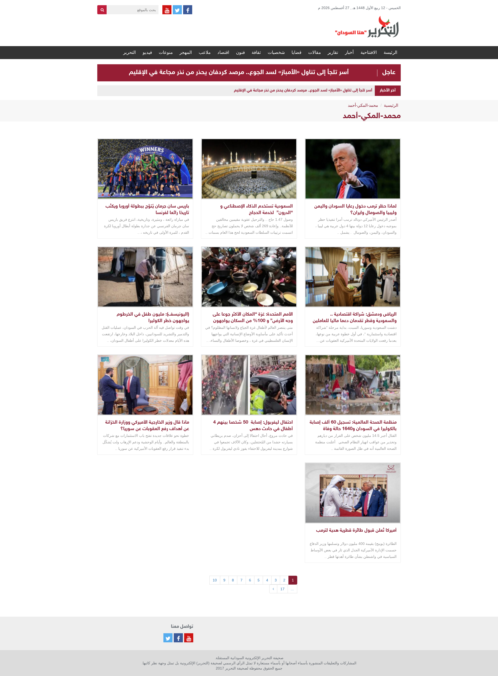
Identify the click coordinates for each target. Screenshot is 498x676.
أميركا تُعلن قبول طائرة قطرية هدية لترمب (356, 530)
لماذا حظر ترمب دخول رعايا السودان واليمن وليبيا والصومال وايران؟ (355, 210)
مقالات (314, 52)
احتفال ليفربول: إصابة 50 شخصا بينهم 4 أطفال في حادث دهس (253, 426)
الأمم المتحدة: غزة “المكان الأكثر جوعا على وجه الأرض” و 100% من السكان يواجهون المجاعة (253, 321)
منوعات (166, 52)
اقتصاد (223, 52)
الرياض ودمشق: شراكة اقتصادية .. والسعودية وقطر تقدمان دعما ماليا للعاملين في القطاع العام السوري (355, 321)
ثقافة (256, 52)
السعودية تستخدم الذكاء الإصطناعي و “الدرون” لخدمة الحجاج (256, 210)
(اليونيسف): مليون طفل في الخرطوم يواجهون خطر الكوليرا (153, 318)
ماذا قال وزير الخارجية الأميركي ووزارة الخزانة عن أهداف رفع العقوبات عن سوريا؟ (147, 426)
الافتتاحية (369, 52)
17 (282, 589)
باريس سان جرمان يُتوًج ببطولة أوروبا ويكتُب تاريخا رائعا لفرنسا (147, 210)
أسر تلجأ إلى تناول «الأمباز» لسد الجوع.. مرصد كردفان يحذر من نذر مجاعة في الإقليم (239, 72)
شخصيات (276, 52)
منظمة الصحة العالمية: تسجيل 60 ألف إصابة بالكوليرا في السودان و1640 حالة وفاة (353, 426)
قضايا (296, 52)
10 (215, 580)
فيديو (147, 52)
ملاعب (205, 52)
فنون (240, 52)
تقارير (333, 52)
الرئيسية (391, 105)
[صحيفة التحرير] (367, 26)
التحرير (129, 52)
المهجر (185, 52)
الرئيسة (390, 52)
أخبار (349, 52)
